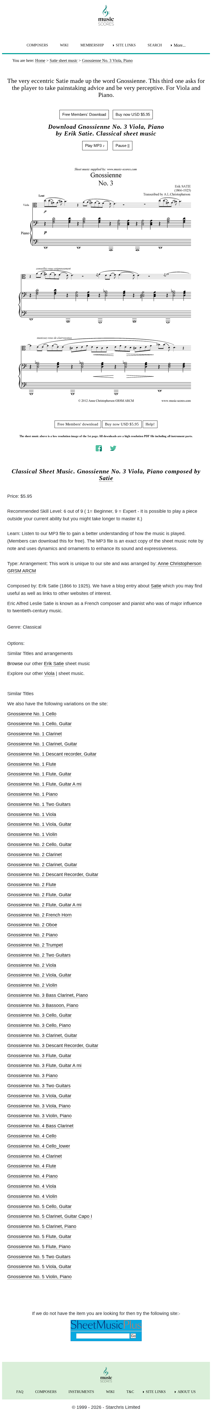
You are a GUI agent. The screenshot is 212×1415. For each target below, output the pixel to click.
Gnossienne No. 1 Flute (31, 764)
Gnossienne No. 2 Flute (31, 884)
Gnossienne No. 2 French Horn (39, 915)
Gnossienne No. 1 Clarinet (34, 733)
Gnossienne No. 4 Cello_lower (38, 1146)
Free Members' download (77, 424)
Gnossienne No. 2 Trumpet (35, 945)
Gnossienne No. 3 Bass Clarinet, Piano (47, 995)
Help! (150, 424)
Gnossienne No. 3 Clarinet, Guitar (42, 1035)
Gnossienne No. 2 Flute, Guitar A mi (44, 904)
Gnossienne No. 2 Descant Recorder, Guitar (52, 874)
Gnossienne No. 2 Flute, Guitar (39, 894)
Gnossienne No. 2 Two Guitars (39, 955)
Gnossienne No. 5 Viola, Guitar (39, 1266)
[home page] (106, 15)
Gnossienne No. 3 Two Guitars (39, 1085)
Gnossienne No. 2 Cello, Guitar (39, 844)
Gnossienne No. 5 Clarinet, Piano (41, 1226)
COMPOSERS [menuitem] (37, 45)
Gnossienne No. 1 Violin (32, 834)
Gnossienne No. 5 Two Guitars (39, 1256)
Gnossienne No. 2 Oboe (32, 924)
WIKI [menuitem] (64, 45)
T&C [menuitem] (130, 1392)
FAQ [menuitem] (19, 1392)
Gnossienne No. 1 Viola (31, 814)
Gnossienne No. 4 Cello (31, 1136)
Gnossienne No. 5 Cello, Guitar (39, 1206)
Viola (49, 673)
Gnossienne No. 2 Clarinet (34, 854)
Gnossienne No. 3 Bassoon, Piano (42, 1005)
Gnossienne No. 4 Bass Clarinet (40, 1125)
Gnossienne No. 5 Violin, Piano (39, 1276)
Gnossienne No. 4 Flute (31, 1166)
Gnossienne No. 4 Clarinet (34, 1156)
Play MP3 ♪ (95, 145)
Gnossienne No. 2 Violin (32, 985)
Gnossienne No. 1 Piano (32, 794)
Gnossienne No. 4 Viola (31, 1186)
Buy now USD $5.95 (133, 114)
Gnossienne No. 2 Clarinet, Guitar (42, 864)
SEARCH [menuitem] (155, 45)
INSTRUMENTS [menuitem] (81, 1392)
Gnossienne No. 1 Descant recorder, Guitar (51, 754)
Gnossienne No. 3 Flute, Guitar (39, 1055)
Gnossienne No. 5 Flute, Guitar (39, 1236)
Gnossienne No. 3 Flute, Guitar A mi (44, 1065)
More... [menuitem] (180, 45)
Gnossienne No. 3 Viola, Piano (39, 1105)
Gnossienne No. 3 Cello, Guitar (39, 1015)
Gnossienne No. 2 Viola (31, 965)
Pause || (123, 145)
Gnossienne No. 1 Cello (31, 713)
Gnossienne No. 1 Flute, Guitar (39, 774)
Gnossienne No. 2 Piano (32, 934)
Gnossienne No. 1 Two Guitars (39, 804)
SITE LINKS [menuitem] (126, 45)
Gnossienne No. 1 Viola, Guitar (39, 824)
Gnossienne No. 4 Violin (32, 1196)
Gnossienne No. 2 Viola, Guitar (39, 975)
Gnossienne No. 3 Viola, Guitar (39, 1095)
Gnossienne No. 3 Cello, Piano (39, 1025)
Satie (106, 478)
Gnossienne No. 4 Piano (32, 1176)
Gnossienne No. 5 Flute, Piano (39, 1246)
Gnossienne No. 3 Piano (32, 1075)
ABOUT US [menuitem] (187, 1392)
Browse (15, 663)
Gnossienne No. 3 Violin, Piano (39, 1115)
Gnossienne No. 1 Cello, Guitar (39, 723)
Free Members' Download (84, 114)
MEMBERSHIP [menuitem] (92, 45)
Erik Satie (54, 663)
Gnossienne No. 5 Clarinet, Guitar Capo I (49, 1216)
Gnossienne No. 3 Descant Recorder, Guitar (52, 1045)
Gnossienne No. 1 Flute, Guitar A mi (44, 784)
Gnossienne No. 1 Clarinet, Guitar (42, 743)
